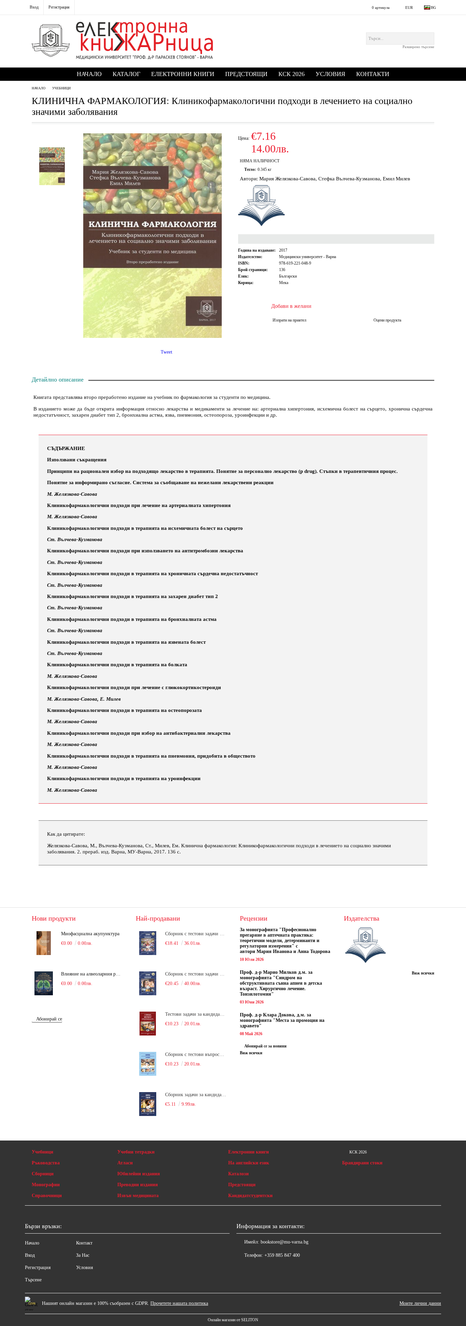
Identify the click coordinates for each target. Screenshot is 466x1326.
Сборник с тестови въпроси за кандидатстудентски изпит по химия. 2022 (196, 1054)
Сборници (43, 1173)
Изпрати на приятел (289, 320)
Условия (330, 74)
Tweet (166, 352)
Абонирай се (49, 1019)
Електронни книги (182, 74)
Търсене (33, 1279)
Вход (30, 1255)
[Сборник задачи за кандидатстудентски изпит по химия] (148, 1104)
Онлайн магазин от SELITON (233, 1319)
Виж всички (251, 1053)
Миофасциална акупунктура (90, 933)
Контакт (84, 1243)
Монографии (46, 1184)
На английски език (248, 1162)
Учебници (61, 88)
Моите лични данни (420, 1303)
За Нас (82, 1255)
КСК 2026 (291, 74)
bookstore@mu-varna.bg (284, 1242)
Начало (89, 74)
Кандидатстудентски (250, 1195)
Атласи (125, 1162)
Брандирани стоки (362, 1162)
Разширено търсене (418, 47)
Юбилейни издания (138, 1173)
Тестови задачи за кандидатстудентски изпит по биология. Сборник (196, 1014)
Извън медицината (138, 1195)
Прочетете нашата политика (179, 1303)
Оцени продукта (387, 320)
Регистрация (37, 1267)
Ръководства (46, 1162)
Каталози (238, 1173)
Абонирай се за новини (265, 1046)
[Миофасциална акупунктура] (44, 943)
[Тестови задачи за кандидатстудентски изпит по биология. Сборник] (148, 1024)
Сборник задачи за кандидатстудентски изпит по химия (196, 1094)
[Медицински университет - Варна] (365, 945)
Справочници (47, 1195)
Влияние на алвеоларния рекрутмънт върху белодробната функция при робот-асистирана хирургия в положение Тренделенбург (91, 974)
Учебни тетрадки (136, 1151)
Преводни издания (137, 1184)
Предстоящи (246, 74)
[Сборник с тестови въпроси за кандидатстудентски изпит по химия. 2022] (148, 1064)
